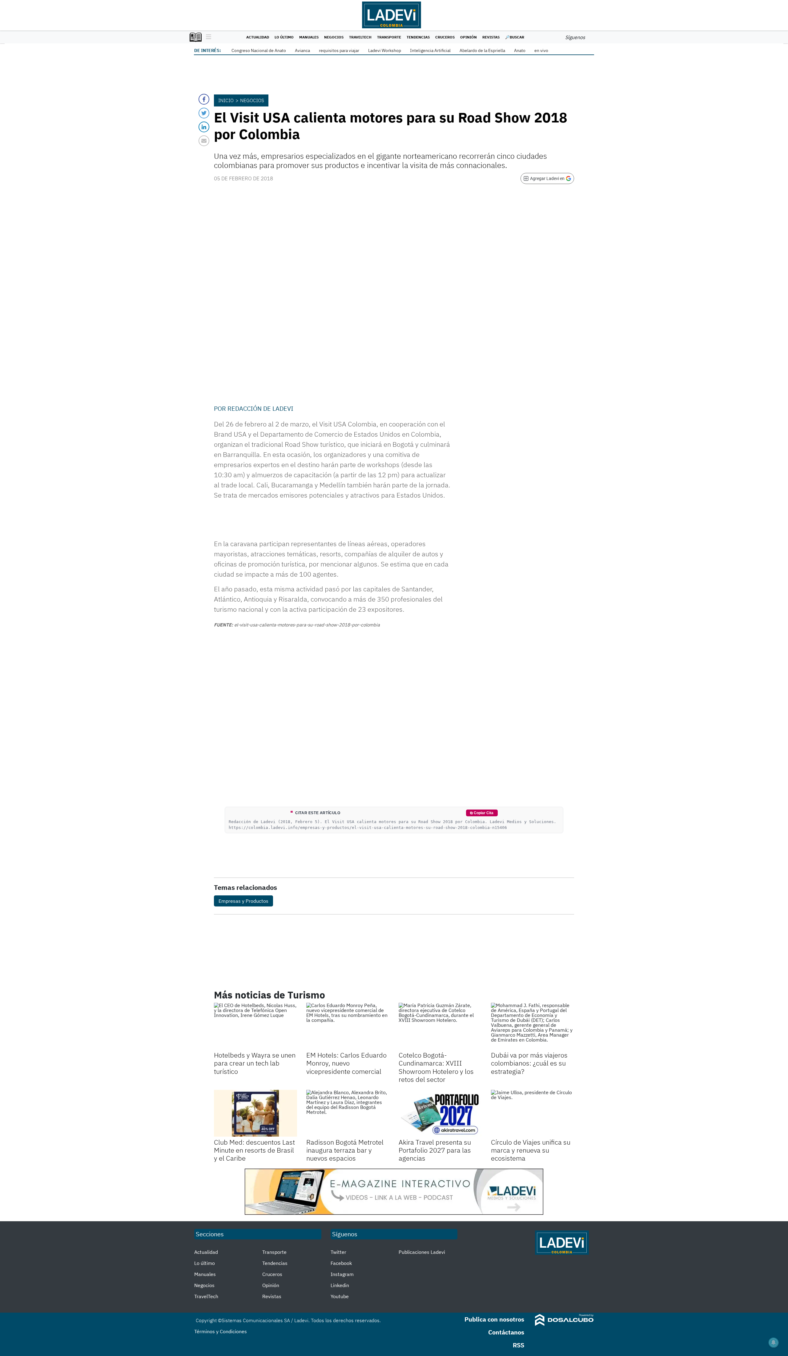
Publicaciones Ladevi (422, 1252)
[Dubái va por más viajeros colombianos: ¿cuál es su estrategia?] (532, 1026)
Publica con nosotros (494, 1319)
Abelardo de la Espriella (482, 50)
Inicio (226, 100)
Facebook (341, 1263)
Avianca (302, 50)
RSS (518, 1345)
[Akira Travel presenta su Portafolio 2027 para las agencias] (440, 1113)
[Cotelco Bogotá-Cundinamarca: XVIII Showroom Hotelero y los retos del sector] (440, 1026)
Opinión (468, 37)
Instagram (342, 1274)
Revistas (491, 37)
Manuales (309, 37)
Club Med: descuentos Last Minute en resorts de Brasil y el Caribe (254, 1150)
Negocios (334, 37)
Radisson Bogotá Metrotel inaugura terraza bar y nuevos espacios (345, 1150)
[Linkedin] (204, 127)
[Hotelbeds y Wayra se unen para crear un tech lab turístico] (255, 1026)
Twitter (338, 1252)
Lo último (284, 37)
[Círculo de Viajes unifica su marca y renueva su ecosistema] (532, 1113)
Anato (519, 50)
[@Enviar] (204, 140)
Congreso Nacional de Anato (258, 50)
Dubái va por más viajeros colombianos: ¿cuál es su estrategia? (529, 1063)
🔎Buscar (514, 37)
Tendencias (418, 37)
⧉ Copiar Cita (481, 813)
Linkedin (340, 1285)
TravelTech (360, 37)
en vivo (541, 50)
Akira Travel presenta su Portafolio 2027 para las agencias (435, 1150)
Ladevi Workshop (384, 50)
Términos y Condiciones (220, 1331)
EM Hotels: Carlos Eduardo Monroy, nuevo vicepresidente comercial (346, 1063)
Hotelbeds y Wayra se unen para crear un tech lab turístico (255, 1063)
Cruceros (445, 37)
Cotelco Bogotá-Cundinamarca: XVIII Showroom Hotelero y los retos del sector (436, 1067)
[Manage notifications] (773, 1342)
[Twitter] (204, 113)
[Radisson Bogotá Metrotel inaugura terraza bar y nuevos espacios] (347, 1113)
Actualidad (257, 37)
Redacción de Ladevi (260, 408)
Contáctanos (506, 1332)
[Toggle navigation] (207, 37)
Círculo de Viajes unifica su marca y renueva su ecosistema (530, 1150)
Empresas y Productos (243, 901)
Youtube (340, 1296)
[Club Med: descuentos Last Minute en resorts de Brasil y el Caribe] (255, 1113)
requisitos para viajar (339, 50)
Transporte (389, 37)
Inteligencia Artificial (430, 50)
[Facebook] (204, 99)
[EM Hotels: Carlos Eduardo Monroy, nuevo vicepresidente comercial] (347, 1026)
